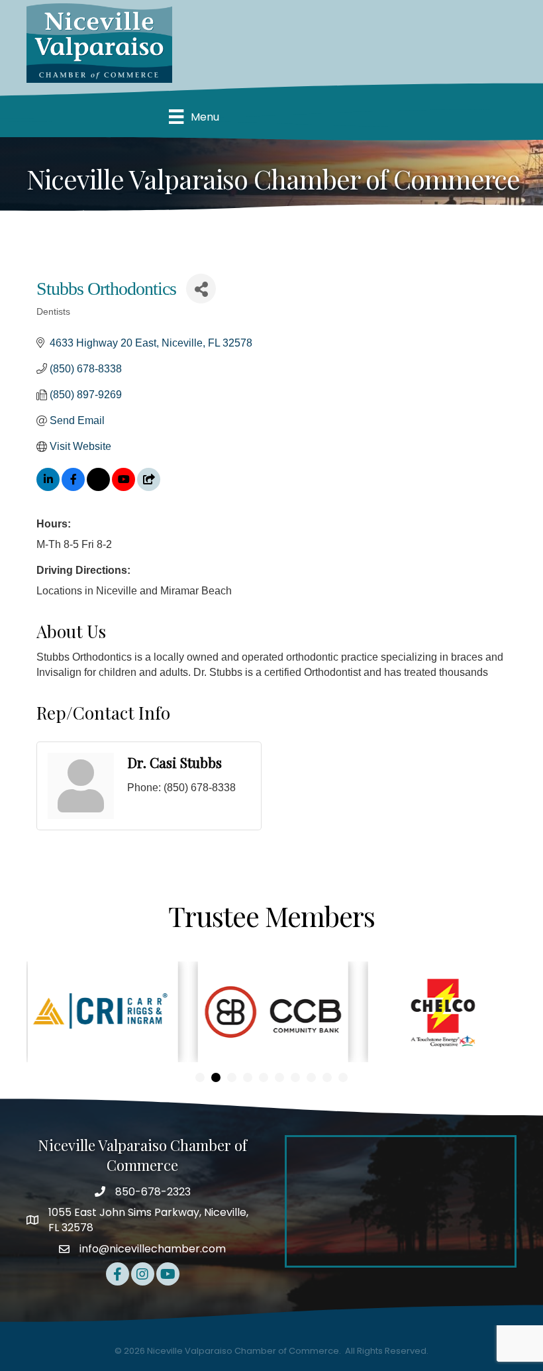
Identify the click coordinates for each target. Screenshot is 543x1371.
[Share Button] (201, 288)
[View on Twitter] (98, 487)
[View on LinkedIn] (48, 487)
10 (343, 1077)
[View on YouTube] (123, 487)
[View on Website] (148, 487)
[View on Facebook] (73, 487)
